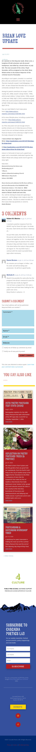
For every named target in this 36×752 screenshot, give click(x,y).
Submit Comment (26, 355)
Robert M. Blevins (13, 218)
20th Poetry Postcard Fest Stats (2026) (17, 404)
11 (20, 445)
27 (25, 447)
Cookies (15, 745)
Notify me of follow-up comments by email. (18, 348)
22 (17, 447)
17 (30, 445)
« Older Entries (8, 556)
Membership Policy (24, 745)
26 (23, 447)
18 (10, 447)
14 (25, 445)
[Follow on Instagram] (18, 715)
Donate (18, 707)
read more (8, 421)
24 (20, 447)
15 (27, 445)
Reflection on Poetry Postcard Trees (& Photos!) (16, 456)
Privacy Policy (12, 679)
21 (15, 447)
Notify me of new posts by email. (14, 351)
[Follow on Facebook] (18, 724)
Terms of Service (23, 679)
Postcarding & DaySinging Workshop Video (16, 530)
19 (12, 447)
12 (22, 445)
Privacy (9, 745)
